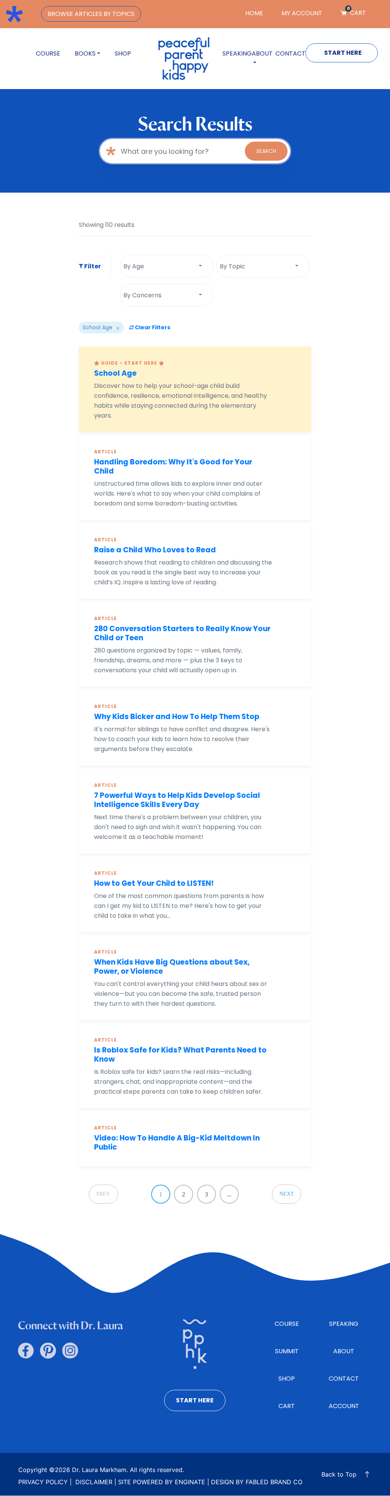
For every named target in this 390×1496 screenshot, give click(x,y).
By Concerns (142, 295)
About (343, 1351)
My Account (301, 13)
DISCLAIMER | (95, 1482)
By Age (133, 266)
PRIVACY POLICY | (45, 1482)
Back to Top (338, 1474)
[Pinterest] (48, 1350)
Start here (195, 1400)
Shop (123, 53)
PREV (103, 1194)
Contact (290, 53)
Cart (356, 12)
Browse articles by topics (91, 14)
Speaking (237, 53)
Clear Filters (152, 327)
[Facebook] (26, 1350)
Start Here (343, 52)
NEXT (287, 1194)
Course (48, 53)
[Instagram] (70, 1350)
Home (254, 13)
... (229, 1194)
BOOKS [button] (85, 53)
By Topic (232, 266)
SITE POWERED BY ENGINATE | (163, 1482)
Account (344, 1406)
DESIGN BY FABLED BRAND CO (256, 1482)
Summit (287, 1351)
